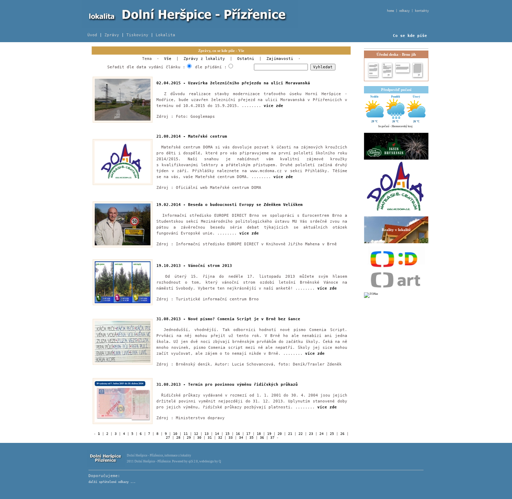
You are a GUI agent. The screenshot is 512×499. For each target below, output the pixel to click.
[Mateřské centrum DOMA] (395, 214)
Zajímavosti (280, 58)
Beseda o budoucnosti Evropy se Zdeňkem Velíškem (245, 204)
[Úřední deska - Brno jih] (396, 79)
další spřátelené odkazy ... (111, 482)
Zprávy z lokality (204, 58)
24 (321, 434)
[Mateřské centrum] (122, 182)
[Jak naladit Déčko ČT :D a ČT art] (396, 268)
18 (259, 434)
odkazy (404, 11)
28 (178, 437)
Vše (168, 58)
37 (272, 437)
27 (168, 437)
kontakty (422, 11)
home (390, 11)
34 (241, 437)
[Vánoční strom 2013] (122, 302)
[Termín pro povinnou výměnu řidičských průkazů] (122, 421)
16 (238, 434)
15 (227, 434)
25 (332, 434)
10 (175, 434)
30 (199, 437)
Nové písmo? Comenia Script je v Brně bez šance (244, 319)
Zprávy (112, 35)
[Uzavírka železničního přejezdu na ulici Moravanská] (122, 119)
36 (262, 437)
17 (248, 434)
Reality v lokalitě (396, 230)
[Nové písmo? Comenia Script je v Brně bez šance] (122, 361)
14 (217, 434)
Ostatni (246, 58)
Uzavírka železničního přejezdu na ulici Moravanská (249, 83)
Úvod (92, 35)
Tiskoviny (137, 35)
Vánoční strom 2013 (210, 265)
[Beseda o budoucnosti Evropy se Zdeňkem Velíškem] (122, 244)
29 (189, 437)
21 (290, 434)
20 (280, 434)
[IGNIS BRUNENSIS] (396, 146)
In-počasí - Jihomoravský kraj (395, 126)
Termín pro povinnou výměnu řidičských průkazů (243, 384)
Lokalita (165, 35)
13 (206, 434)
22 (300, 434)
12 (196, 434)
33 (230, 437)
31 (209, 437)
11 (185, 434)
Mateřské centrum (207, 136)
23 (311, 434)
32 (220, 437)
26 (342, 434)
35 (251, 437)
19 (269, 434)
